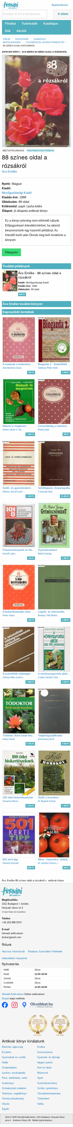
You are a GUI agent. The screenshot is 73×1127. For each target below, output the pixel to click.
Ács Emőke (9, 171)
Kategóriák (21, 39)
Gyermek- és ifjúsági (48, 1057)
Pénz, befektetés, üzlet (14, 1077)
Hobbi (5, 1062)
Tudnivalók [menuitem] (29, 23)
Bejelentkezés (60, 4)
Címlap (6, 39)
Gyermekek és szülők (14, 1057)
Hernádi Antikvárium (13, 994)
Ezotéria (6, 1052)
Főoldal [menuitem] (10, 23)
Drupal (5, 998)
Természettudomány (13, 1098)
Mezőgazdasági (12, 42)
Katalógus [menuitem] (50, 23)
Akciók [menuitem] (21, 30)
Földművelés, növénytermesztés (45, 42)
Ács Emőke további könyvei (22, 304)
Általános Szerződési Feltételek (45, 951)
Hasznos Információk (13, 951)
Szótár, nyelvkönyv (47, 1088)
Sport (40, 1077)
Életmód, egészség (12, 1046)
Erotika (41, 1046)
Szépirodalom (9, 1067)
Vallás (40, 1103)
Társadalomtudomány (49, 1093)
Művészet (42, 1072)
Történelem (43, 1098)
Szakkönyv (40, 39)
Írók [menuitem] (7, 30)
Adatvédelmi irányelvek (14, 958)
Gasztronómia (44, 1052)
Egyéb (5, 1108)
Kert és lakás (44, 1067)
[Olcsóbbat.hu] (41, 1005)
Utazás (6, 1103)
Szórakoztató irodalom (14, 1088)
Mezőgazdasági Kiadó (17, 192)
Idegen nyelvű (44, 1062)
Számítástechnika (47, 1083)
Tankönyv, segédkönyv (14, 1093)
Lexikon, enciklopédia (13, 1072)
